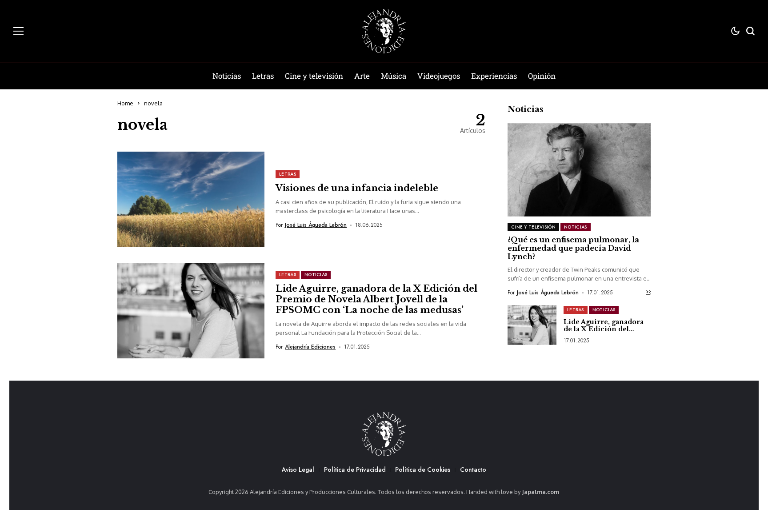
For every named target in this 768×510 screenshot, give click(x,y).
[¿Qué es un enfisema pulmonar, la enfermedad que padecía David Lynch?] (579, 169)
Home (125, 103)
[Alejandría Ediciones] (384, 31)
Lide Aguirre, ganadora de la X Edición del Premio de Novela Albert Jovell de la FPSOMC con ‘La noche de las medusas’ (376, 299)
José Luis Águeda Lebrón (316, 225)
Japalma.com (540, 491)
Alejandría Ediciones (310, 347)
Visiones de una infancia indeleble (357, 188)
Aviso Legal (298, 469)
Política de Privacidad (355, 469)
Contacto (473, 469)
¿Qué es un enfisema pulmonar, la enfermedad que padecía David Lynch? (573, 248)
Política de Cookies (422, 469)
